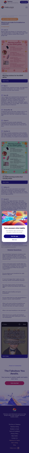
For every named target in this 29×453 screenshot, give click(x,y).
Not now (14, 239)
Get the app (14, 236)
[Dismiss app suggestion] (25, 213)
